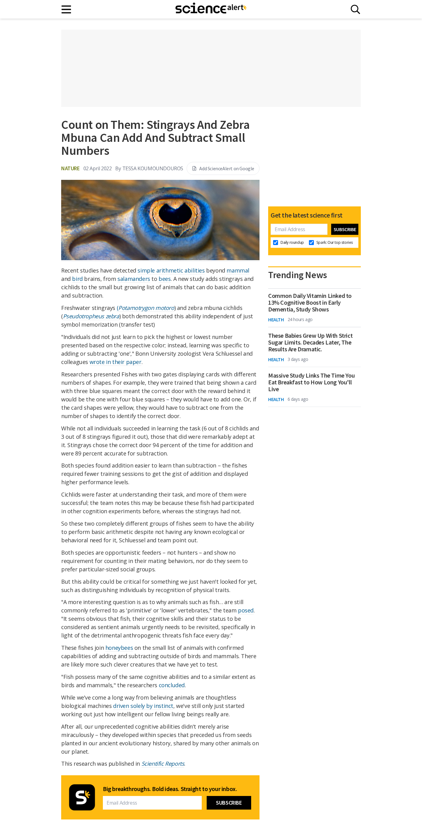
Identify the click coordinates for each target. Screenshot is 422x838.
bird (77, 278)
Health (276, 319)
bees (164, 278)
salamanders (133, 278)
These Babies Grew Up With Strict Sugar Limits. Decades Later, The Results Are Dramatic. (310, 342)
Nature (70, 168)
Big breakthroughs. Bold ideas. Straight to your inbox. (170, 788)
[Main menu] (66, 9)
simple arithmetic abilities (171, 270)
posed (246, 610)
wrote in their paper (115, 362)
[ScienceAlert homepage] (211, 9)
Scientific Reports (162, 763)
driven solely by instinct (143, 705)
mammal (237, 270)
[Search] (355, 9)
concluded (172, 685)
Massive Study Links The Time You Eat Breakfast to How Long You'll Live (311, 382)
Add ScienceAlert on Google (226, 168)
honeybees (119, 647)
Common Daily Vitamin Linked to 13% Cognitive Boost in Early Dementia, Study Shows (310, 302)
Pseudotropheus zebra (91, 316)
